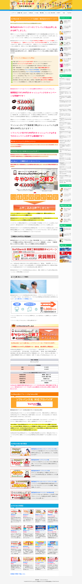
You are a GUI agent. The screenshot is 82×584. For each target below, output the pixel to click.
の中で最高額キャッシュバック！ (67, 27)
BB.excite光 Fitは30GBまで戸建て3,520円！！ (67, 209)
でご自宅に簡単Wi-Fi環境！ (67, 38)
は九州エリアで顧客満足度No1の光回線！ (67, 54)
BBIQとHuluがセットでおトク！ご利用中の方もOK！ (65, 124)
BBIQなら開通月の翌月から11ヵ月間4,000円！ (67, 220)
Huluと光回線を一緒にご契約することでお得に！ (65, 110)
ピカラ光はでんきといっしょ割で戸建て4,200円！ (67, 215)
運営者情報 (37, 579)
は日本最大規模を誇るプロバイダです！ (67, 49)
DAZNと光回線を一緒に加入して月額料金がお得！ (65, 97)
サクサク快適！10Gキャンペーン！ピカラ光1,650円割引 (65, 128)
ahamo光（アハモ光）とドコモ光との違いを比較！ (65, 150)
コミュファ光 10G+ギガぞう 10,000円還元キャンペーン (65, 159)
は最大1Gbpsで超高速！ (67, 70)
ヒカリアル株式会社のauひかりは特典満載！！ (65, 88)
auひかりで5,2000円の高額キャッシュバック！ (67, 189)
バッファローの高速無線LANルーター (67, 235)
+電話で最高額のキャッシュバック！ (67, 22)
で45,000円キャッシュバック (67, 65)
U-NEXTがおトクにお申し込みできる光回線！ (65, 115)
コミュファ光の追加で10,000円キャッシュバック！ (65, 137)
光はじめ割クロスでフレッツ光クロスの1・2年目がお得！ (65, 141)
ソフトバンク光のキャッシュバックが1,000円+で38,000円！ (65, 168)
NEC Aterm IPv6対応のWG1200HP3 (67, 229)
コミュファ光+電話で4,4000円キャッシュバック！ (67, 200)
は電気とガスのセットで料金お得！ (67, 60)
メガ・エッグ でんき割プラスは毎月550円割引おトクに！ (65, 119)
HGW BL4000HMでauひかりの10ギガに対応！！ (65, 84)
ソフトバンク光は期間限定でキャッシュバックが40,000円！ (65, 163)
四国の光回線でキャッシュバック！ (67, 32)
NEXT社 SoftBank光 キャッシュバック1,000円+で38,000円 (65, 172)
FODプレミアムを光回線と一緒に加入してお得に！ (65, 93)
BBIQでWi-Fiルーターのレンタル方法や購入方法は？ (65, 154)
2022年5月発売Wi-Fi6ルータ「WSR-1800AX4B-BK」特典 (65, 181)
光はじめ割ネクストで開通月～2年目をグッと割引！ (65, 146)
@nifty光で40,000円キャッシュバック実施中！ (65, 132)
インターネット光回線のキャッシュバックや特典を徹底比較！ (42, 581)
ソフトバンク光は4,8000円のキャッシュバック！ (67, 195)
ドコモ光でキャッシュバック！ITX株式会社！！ (65, 79)
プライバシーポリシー (44, 579)
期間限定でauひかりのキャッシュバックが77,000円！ (65, 177)
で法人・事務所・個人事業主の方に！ (67, 43)
